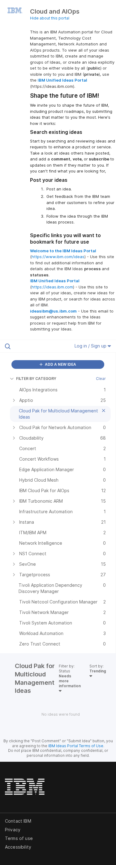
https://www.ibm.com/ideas (58, 256)
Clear (101, 378)
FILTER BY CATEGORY (36, 378)
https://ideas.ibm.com (52, 286)
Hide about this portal (49, 18)
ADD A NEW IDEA (60, 364)
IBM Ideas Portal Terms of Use (75, 746)
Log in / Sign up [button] (91, 345)
